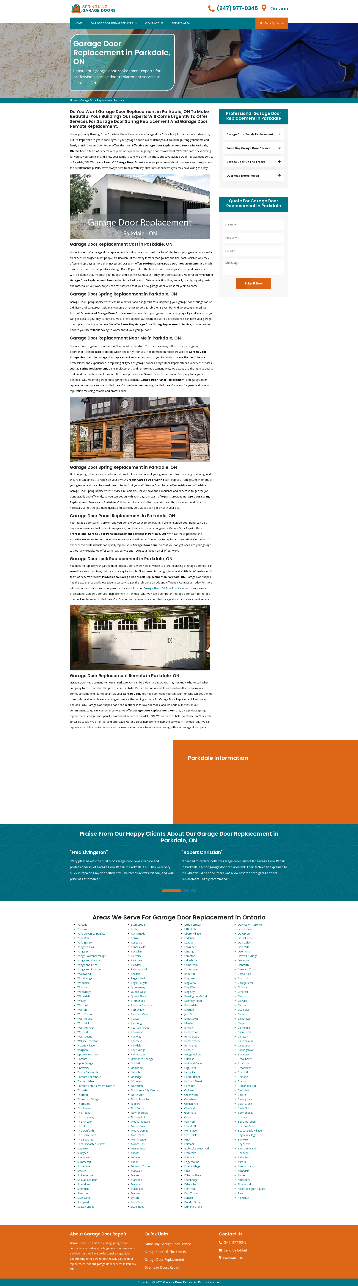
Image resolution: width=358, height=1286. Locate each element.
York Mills (83, 938)
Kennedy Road (193, 1000)
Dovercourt (245, 933)
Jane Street (190, 1014)
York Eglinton (85, 942)
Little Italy (190, 929)
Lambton (189, 956)
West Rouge (84, 1018)
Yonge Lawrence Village (91, 956)
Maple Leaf (138, 1188)
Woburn (82, 987)
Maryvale (136, 1171)
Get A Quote (272, 23)
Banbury (243, 1153)
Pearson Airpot (140, 1027)
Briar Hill (243, 1072)
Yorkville (82, 924)
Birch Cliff (243, 1108)
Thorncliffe (83, 1103)
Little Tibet (137, 1206)
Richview (136, 965)
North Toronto (140, 1099)
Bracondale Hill (247, 1086)
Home (78, 23)
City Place (243, 1009)
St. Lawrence (85, 1175)
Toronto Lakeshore (89, 1077)
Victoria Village (86, 1045)
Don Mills (243, 947)
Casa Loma (245, 1032)
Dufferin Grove (193, 1206)
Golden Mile (191, 1103)
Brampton (244, 1081)
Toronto (82, 1059)
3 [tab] (193, 891)
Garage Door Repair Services (112, 23)
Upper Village (85, 1063)
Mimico (135, 1157)
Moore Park (138, 1144)
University (83, 1068)
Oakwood (137, 1068)
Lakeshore (190, 960)
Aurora (242, 1162)
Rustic (134, 929)
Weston (82, 1009)
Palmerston (138, 1054)
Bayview (243, 1139)
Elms (187, 1171)
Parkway (136, 1036)
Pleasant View (139, 1014)
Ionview (189, 1027)
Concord (243, 978)
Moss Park (137, 1135)
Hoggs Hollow (192, 1054)
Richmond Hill (139, 969)
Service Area (181, 23)
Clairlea (242, 1005)
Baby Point (244, 1157)
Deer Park (244, 951)
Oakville (135, 1072)
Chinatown (244, 1018)
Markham (136, 1184)
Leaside (189, 942)
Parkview (136, 1041)
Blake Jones (245, 1099)
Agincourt (243, 1197)
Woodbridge (84, 978)
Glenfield (189, 1108)
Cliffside (242, 987)
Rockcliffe (136, 951)
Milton (135, 1162)
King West (190, 987)
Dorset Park (245, 938)
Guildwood (190, 1090)
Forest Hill (190, 1126)
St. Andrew (83, 1184)
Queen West (138, 992)
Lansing (189, 951)
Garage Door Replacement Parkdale (102, 100)
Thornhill (82, 1094)
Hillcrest (189, 1059)
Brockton (243, 1063)
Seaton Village (85, 1206)
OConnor (136, 1081)
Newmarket (138, 1117)
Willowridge (84, 992)
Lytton (135, 1197)
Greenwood (191, 1094)
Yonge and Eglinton (89, 969)
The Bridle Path (86, 1135)
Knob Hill (189, 974)
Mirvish (135, 1153)
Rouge (135, 938)
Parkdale (136, 1045)
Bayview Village (247, 1135)
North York (137, 1094)
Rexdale (135, 974)
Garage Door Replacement (164, 1259)
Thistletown (84, 1108)
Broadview (244, 1068)
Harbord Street (193, 1081)
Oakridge (136, 1077)
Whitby (81, 1000)
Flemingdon (191, 1130)
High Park (190, 1068)
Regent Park (138, 978)
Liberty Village (192, 933)
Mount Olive (138, 1126)
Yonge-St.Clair (85, 947)
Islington (189, 1023)
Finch (187, 1139)
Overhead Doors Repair (162, 1267)
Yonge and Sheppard (89, 960)
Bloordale (243, 1090)
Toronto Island (86, 1081)
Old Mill (135, 1063)
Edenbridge (191, 1180)
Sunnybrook (84, 1157)
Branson (243, 1077)
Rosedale (136, 942)
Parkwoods (138, 1032)
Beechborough (247, 1121)
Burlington (244, 1054)
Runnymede (138, 933)
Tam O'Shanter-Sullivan (91, 1144)
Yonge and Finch (87, 965)
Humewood (191, 1032)
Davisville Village (247, 956)
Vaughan (82, 1050)
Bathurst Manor (247, 1148)
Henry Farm (191, 1072)
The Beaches (85, 1139)
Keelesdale (190, 1005)
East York (190, 1188)
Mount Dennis (139, 1130)
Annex (241, 1175)
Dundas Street (193, 1202)
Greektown (190, 1099)
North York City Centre (144, 1090)
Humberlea (190, 1045)
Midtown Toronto (141, 1166)
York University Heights (91, 933)
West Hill (82, 1032)
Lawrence (190, 947)
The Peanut (84, 1112)
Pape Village (138, 1050)
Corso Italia (245, 974)
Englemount (191, 1162)
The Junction (84, 1121)
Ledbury (189, 938)
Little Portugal (192, 924)
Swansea (82, 1148)
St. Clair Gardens (87, 1180)
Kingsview (190, 983)
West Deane (84, 1036)
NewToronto (139, 1108)
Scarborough (138, 924)
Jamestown (191, 1018)
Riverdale (136, 960)
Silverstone (84, 1197)
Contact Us (154, 23)
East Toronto (192, 1193)
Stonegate (83, 1166)
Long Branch (138, 1202)
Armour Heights (247, 1166)
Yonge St (82, 951)
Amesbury (244, 1180)
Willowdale (83, 996)
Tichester (83, 1090)
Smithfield (83, 1188)
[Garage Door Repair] (93, 8)
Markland (136, 1180)
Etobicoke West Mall (196, 1148)
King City (189, 992)
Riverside (136, 956)
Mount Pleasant (140, 1121)
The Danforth (85, 1130)
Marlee (135, 1175)
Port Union (137, 1009)
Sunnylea (82, 1153)
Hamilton (189, 1086)
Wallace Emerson (87, 1041)
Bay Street (244, 1144)
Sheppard (83, 1202)
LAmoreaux (191, 965)
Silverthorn (83, 1193)
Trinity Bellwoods (87, 1072)
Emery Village (192, 1166)
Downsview (245, 929)
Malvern (136, 1193)
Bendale (243, 1117)
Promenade (138, 1000)
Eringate (189, 1157)
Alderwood (244, 1184)
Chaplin (242, 1023)
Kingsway (190, 978)
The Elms (83, 1126)
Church (242, 1014)
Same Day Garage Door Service (168, 1244)
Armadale (243, 1171)
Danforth (243, 965)
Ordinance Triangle (142, 1059)
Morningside (138, 1139)
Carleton (243, 1036)
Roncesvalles (139, 947)
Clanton (242, 996)
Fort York (189, 1121)
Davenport (244, 960)
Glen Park (190, 1112)
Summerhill (84, 1162)
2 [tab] (186, 891)
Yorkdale (82, 929)
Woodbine (83, 983)
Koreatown (191, 969)
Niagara (135, 1103)
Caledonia (244, 1045)
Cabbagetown (246, 1050)
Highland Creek (193, 1063)
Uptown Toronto (87, 1054)
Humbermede (192, 1041)
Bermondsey (245, 1112)
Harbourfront (192, 1077)
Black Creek (245, 1103)
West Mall (83, 1023)
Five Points (190, 1135)
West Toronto (85, 1014)
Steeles (81, 1171)
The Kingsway (85, 1117)
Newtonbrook (139, 1112)
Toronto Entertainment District (96, 1086)
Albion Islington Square (251, 1188)
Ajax (240, 1193)
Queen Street (139, 996)
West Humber (85, 1027)
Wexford (82, 1005)
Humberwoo (191, 1036)
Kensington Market (195, 996)
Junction (189, 1009)
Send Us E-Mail (235, 1250)
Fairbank (189, 1144)
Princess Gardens (141, 1005)
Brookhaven (245, 1059)
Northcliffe (137, 1086)
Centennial (244, 1027)
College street (246, 983)
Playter (135, 1018)
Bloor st (242, 1094)
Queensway (138, 987)
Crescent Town (247, 969)
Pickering (136, 1023)
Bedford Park (246, 1126)
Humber (189, 1050)
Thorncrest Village (88, 1099)
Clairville (242, 1000)
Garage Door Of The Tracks (165, 1251)
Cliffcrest (243, 992)
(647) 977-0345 (237, 8)
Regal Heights (139, 983)
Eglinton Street (193, 1175)
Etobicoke (190, 1153)
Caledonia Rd (246, 1041)
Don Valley (244, 942)
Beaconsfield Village (250, 1130)
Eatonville (190, 1184)
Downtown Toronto (250, 924)
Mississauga (138, 1148)
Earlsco (188, 1197)
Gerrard (188, 1117)
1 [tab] (171, 891)
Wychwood (84, 974)
